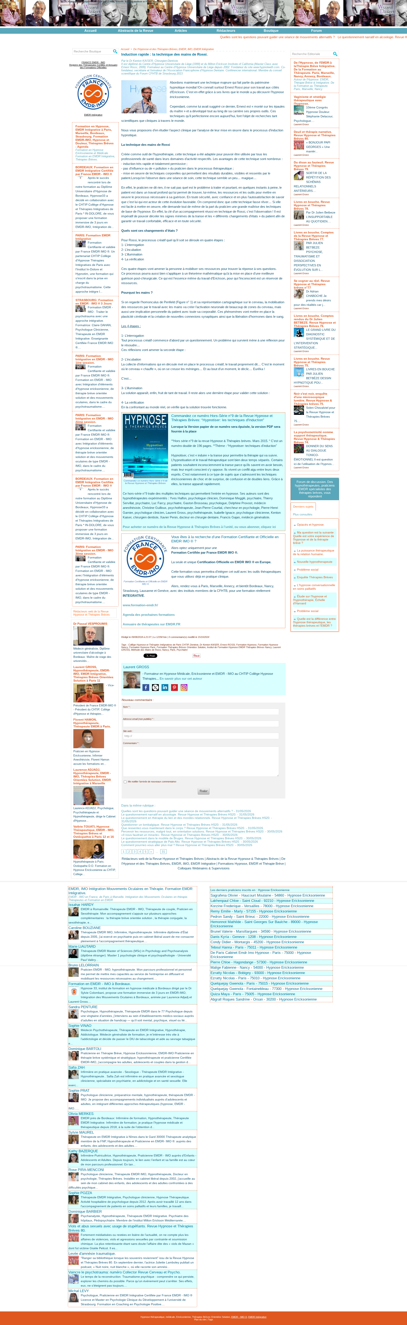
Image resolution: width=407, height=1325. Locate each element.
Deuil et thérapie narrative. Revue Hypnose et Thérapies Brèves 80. (315, 135)
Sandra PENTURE (83, 1007)
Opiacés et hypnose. (311, 524)
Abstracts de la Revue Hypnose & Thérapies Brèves (242, 858)
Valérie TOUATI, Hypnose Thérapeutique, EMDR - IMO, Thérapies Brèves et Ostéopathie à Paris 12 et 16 (93, 831)
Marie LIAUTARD (82, 947)
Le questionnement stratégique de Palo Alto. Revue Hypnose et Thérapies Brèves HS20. (180, 841)
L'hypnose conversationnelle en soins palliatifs (314, 586)
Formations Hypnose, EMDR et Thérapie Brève (251, 863)
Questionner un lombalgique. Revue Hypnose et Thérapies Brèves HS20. (170, 824)
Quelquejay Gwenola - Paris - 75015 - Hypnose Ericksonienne (259, 983)
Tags (210, 1319)
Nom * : (127, 707)
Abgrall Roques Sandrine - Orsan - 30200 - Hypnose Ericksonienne (263, 999)
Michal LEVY (78, 1291)
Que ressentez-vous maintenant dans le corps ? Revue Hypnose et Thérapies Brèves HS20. (183, 828)
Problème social (307, 569)
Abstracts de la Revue (135, 30)
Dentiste (194, 644)
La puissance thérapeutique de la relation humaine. (313, 552)
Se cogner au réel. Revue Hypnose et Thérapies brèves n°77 (312, 284)
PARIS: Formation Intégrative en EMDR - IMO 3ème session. (94, 550)
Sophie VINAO (79, 1026)
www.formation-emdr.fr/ (140, 605)
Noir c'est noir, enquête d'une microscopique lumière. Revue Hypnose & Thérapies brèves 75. (313, 399)
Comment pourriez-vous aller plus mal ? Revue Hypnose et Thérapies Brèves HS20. (177, 845)
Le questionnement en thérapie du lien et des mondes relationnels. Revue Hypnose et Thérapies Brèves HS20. (195, 818)
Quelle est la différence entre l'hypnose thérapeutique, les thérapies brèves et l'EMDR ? (314, 622)
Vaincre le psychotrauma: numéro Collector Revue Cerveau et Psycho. (124, 1272)
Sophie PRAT (78, 1091)
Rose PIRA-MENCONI (86, 1170)
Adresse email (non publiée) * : (138, 719)
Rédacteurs (226, 30)
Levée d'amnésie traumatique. (92, 1254)
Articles (181, 30)
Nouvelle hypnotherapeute (314, 561)
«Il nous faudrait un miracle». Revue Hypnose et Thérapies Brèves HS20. (170, 835)
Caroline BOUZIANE (84, 928)
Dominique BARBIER (85, 1212)
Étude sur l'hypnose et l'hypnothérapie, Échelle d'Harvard (310, 600)
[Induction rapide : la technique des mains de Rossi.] (144, 81)
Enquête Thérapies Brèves (315, 577)
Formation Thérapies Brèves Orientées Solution (181, 647)
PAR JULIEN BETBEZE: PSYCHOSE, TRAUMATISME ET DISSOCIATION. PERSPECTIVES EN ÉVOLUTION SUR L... (308, 256)
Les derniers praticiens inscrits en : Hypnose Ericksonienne (250, 890)
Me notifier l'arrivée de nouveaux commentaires (152, 781)
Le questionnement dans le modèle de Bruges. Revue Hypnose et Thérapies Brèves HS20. (182, 838)
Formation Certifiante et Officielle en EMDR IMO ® (145, 582)
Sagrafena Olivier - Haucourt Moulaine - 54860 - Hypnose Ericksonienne (267, 895)
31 (163, 851)
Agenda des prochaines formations (149, 614)
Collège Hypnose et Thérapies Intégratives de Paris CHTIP (158, 644)
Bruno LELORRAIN (83, 965)
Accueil (90, 30)
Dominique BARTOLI (84, 1049)
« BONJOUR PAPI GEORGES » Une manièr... (318, 147)
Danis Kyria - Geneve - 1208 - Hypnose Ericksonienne (253, 937)
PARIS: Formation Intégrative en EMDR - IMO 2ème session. (94, 418)
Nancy (165, 649)
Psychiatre (182, 649)
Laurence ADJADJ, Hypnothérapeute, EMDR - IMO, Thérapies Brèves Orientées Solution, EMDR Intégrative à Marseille (92, 776)
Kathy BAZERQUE (83, 1151)
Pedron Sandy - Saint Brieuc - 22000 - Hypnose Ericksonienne (259, 917)
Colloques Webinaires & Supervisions (204, 868)
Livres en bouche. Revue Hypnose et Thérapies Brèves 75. (312, 362)
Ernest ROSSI (227, 644)
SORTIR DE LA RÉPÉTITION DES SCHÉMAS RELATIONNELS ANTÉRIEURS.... (312, 181)
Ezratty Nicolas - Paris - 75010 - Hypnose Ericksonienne (255, 978)
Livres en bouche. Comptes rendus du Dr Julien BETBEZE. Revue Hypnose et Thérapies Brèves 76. (315, 321)
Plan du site (200, 1319)
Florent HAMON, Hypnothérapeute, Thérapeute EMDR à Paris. (92, 723)
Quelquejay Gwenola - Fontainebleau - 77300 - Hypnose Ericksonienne (266, 989)
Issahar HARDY (81, 905)
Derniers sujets (303, 506)
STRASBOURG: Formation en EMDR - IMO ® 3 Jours (94, 301)
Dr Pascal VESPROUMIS (90, 623)
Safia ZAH (76, 1067)
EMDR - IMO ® (239, 1317)
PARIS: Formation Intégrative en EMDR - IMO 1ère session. (94, 359)
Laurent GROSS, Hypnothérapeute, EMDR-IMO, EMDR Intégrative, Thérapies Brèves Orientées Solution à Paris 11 (93, 673)
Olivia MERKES (80, 1114)
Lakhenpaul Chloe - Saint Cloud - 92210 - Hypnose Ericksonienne (262, 901)
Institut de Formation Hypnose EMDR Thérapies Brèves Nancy (239, 647)
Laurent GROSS (136, 667)
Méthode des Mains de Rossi (146, 649)
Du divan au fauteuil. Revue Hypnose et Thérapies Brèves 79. (314, 166)
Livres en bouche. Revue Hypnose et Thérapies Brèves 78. (312, 205)
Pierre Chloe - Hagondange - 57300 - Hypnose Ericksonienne (258, 962)
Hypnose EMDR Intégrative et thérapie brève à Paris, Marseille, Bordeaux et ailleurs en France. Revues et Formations (120, 1)
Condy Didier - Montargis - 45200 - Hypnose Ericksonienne (257, 942)
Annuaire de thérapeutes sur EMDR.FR (151, 624)
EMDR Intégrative (93, 115)
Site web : (128, 731)
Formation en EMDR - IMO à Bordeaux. (99, 984)
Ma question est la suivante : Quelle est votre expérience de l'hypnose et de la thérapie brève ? (314, 538)
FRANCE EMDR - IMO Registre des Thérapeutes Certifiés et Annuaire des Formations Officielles (93, 65)
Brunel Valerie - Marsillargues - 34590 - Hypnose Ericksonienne (260, 931)
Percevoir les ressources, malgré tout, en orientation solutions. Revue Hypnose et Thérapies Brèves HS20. (192, 831)
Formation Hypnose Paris (142, 647)
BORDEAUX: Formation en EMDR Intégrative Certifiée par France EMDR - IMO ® (94, 171)
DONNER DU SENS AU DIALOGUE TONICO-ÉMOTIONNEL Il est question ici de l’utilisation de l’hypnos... (314, 455)
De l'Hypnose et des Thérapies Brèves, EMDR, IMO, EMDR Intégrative (173, 49)
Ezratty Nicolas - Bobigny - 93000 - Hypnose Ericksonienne (257, 973)
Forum (316, 30)
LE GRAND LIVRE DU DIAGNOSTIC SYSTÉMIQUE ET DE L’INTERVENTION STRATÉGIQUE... (315, 338)
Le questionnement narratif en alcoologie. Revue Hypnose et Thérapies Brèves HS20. (346, 37)
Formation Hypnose (246, 644)
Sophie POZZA (80, 1193)
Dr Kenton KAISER (209, 644)
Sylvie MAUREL (81, 1132)
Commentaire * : (131, 743)
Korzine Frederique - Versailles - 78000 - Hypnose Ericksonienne (261, 906)
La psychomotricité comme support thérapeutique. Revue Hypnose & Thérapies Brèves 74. (314, 437)
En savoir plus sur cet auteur (181, 678)
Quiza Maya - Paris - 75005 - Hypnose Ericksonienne (252, 994)
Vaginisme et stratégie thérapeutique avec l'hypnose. (310, 100)
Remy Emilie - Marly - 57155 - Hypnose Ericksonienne (253, 911)
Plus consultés (302, 514)
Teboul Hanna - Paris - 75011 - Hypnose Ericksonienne (253, 947)
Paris (172, 649)
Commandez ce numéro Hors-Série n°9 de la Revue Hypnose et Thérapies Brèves (145, 481)
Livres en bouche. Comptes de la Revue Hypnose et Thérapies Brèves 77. (314, 236)
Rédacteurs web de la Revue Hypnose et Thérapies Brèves (91, 613)
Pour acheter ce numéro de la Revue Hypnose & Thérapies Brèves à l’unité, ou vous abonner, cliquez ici (199, 527)
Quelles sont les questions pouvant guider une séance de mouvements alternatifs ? (226, 37)
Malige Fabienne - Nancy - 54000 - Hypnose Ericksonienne (257, 968)
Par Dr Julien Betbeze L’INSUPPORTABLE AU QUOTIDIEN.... (320, 217)
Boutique (271, 30)
